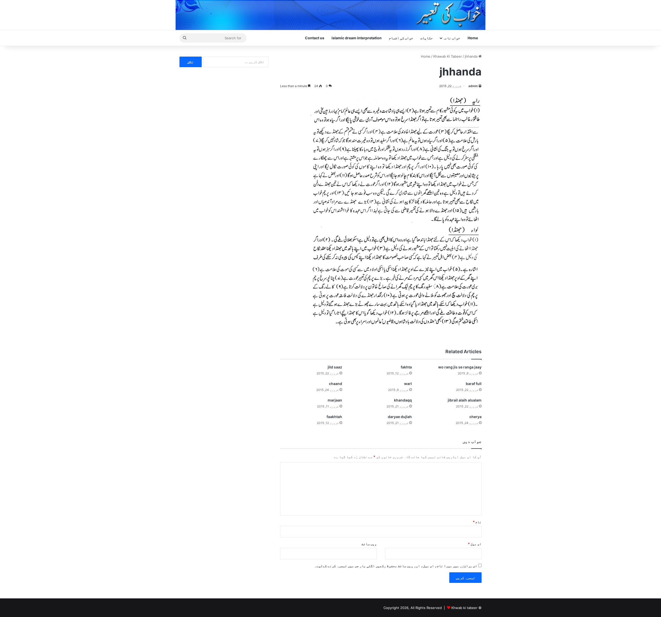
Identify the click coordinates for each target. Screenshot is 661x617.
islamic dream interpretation (357, 38)
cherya (475, 416)
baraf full (474, 383)
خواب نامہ (451, 38)
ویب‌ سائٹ (369, 544)
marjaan (335, 400)
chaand (335, 383)
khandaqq (403, 400)
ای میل (475, 544)
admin (473, 86)
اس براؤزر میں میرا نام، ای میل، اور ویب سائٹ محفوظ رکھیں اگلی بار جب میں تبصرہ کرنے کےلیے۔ (395, 566)
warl (408, 383)
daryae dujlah (400, 416)
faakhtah (334, 416)
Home (473, 38)
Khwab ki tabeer (464, 608)
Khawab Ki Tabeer (447, 56)
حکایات (426, 38)
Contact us (314, 38)
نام (477, 522)
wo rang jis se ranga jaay (460, 367)
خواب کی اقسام (401, 38)
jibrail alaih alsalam (465, 400)
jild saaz (335, 367)
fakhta (406, 367)
